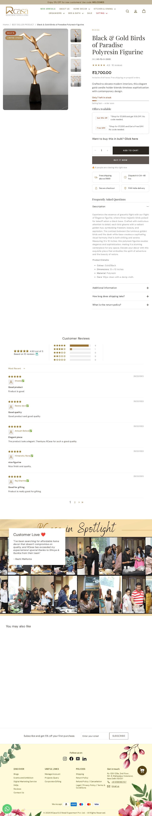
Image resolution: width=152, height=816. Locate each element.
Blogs (16, 774)
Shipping (80, 774)
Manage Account (52, 774)
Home (6, 24)
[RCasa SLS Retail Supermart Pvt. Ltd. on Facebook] (71, 759)
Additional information (104, 287)
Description (98, 206)
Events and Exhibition (23, 778)
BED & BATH (74, 13)
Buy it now (120, 160)
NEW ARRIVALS (48, 9)
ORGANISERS (55, 13)
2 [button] (74, 502)
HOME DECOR (80, 9)
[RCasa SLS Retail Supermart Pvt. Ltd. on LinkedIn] (85, 759)
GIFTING (100, 13)
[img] (14, 376)
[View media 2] (76, 50)
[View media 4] (76, 80)
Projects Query (52, 778)
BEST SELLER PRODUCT (23, 24)
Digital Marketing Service (25, 781)
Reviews (17, 789)
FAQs (16, 785)
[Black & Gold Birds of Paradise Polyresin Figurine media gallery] (35, 69)
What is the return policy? (106, 304)
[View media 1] (76, 35)
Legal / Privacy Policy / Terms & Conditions (90, 786)
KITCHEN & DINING (103, 9)
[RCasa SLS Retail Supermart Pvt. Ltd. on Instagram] (65, 759)
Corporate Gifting (53, 781)
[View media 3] (76, 65)
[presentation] (81, 687)
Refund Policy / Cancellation (89, 781)
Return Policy (82, 778)
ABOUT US (64, 9)
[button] (60, 346)
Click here (131, 139)
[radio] (68, 687)
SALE (89, 13)
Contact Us (19, 792)
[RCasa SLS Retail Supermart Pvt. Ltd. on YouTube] (78, 759)
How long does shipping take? (108, 296)
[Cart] (144, 11)
